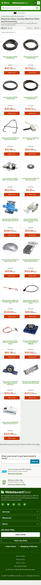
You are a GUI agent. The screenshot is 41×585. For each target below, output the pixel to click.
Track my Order (20, 541)
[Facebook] (13, 504)
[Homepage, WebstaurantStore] (21, 3)
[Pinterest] (24, 504)
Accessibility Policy (20, 566)
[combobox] (20, 8)
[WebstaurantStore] (20, 492)
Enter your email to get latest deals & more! (19, 457)
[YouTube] (8, 504)
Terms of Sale (20, 556)
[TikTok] (19, 504)
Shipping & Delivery (28, 546)
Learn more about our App (17, 484)
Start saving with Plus (15, 473)
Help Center (20, 535)
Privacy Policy (20, 559)
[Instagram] (2, 504)
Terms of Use (20, 563)
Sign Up (35, 461)
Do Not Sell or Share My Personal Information (20, 569)
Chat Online (11, 546)
